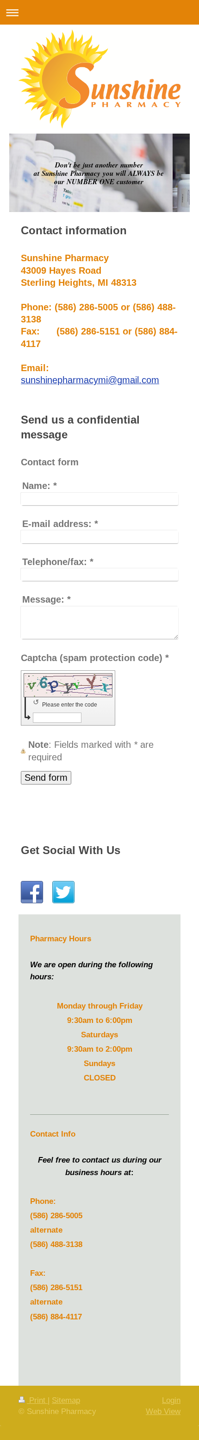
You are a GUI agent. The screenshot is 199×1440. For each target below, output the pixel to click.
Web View (163, 1411)
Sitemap (66, 1400)
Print (37, 1400)
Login (171, 1400)
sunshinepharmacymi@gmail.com (90, 380)
